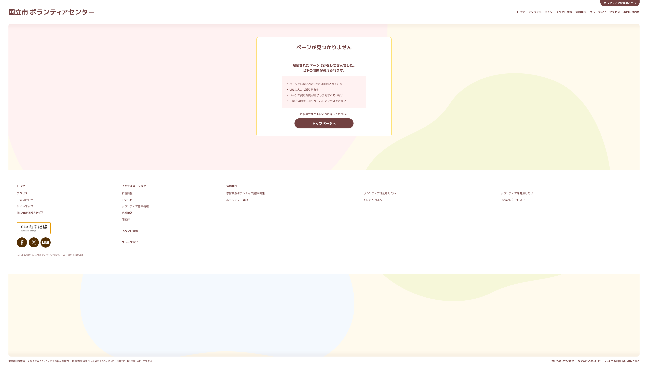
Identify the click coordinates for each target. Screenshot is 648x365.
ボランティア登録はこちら (620, 3)
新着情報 (127, 193)
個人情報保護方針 (27, 213)
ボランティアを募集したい (517, 193)
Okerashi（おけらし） (513, 200)
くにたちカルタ (372, 200)
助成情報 (127, 213)
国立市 (51, 12)
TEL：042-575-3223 (562, 361)
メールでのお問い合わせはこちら (622, 361)
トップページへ (324, 123)
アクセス (614, 12)
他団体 (126, 219)
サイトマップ (25, 206)
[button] (620, 3)
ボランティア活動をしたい (379, 193)
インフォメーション (540, 12)
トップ (521, 12)
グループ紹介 (598, 12)
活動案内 (580, 12)
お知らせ (127, 200)
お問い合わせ (631, 12)
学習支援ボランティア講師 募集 (245, 193)
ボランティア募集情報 (135, 206)
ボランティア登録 (237, 200)
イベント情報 (564, 12)
